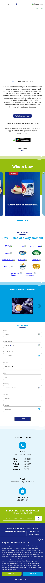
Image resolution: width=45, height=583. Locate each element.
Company (6, 384)
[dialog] (22, 560)
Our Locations (34, 534)
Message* (6, 405)
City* (4, 373)
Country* (6, 362)
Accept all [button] (11, 574)
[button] (22, 579)
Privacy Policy (31, 528)
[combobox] (39, 540)
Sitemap (18, 528)
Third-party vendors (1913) (10, 557)
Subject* (6, 394)
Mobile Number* (8, 341)
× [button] (42, 539)
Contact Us (34, 532)
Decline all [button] (33, 574)
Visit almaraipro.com (22, 116)
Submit (22, 419)
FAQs (9, 528)
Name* (5, 330)
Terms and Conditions (15, 532)
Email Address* (8, 352)
